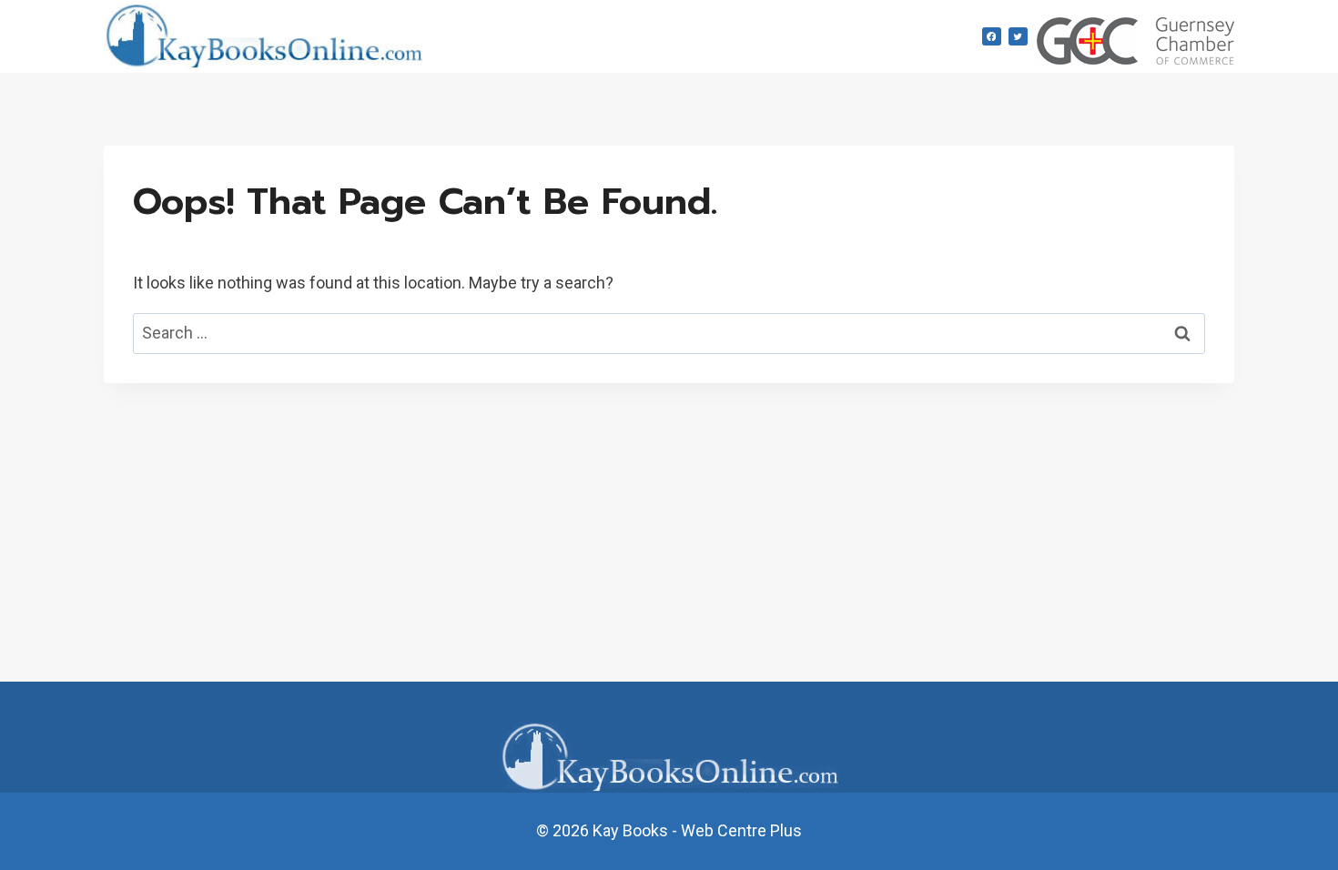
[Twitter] (1018, 36)
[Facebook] (991, 36)
